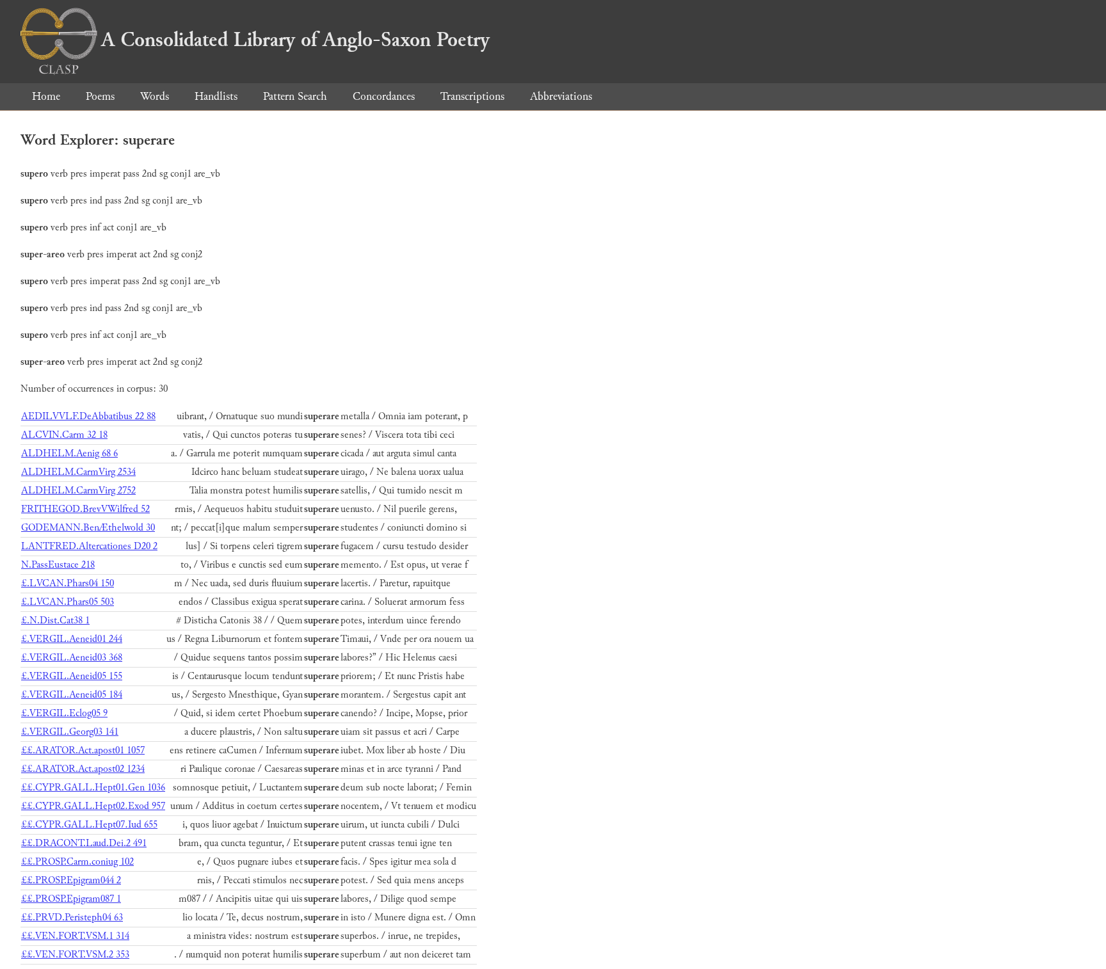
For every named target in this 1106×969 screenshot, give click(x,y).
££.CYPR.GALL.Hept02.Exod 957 (93, 806)
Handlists (216, 96)
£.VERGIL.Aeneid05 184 (71, 694)
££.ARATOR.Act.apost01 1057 (83, 750)
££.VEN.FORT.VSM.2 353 (75, 954)
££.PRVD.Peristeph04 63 (72, 917)
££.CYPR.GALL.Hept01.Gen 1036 (93, 787)
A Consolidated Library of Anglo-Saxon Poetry (295, 39)
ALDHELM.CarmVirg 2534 (78, 472)
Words (154, 96)
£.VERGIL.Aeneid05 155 (71, 676)
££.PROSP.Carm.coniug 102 (77, 861)
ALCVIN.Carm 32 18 (64, 435)
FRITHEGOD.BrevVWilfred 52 (85, 509)
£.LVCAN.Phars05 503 (67, 602)
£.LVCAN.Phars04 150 (67, 583)
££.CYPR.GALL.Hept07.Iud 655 (89, 824)
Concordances (384, 96)
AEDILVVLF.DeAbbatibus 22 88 (88, 416)
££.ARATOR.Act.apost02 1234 (83, 769)
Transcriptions (472, 96)
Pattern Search (295, 96)
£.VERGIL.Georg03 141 (69, 732)
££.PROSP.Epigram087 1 (71, 899)
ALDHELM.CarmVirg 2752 (78, 490)
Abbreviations (561, 96)
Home (46, 96)
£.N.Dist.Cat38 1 (55, 620)
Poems (100, 96)
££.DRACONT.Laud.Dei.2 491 (84, 843)
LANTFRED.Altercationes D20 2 (89, 546)
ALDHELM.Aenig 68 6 (69, 453)
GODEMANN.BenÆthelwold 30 (88, 527)
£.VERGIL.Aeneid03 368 (71, 657)
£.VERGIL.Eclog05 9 (64, 713)
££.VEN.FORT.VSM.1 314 (75, 936)
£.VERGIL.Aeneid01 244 (71, 639)
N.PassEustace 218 (58, 564)
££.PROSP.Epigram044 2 (71, 880)
